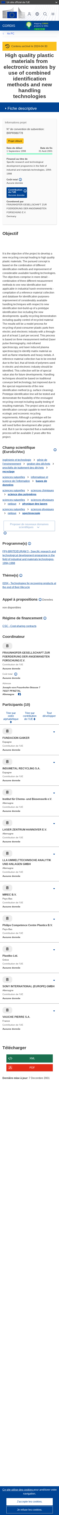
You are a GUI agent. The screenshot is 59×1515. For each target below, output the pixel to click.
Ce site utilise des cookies (17, 1489)
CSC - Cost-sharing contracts (19, 626)
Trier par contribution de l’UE (30, 716)
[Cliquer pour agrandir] (54, 732)
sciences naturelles (13, 477)
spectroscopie (31, 513)
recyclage (8, 471)
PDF (32, 1067)
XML (32, 1058)
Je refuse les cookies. (29, 1509)
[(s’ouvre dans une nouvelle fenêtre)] (13, 12)
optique (12, 503)
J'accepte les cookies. (29, 1501)
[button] (37, 14)
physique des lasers (34, 503)
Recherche (45, 14)
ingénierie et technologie (16, 459)
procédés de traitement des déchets (23, 467)
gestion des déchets (38, 463)
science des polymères (22, 494)
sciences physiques (42, 499)
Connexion (29, 14)
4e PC (10, 33)
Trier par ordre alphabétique (11, 716)
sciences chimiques (42, 490)
